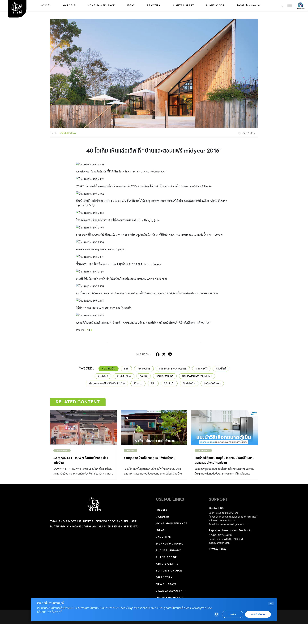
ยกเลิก (233, 614)
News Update (166, 584)
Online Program (169, 597)
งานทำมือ (103, 376)
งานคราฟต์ (201, 369)
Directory (164, 577)
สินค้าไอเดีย (189, 383)
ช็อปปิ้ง (143, 376)
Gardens (69, 5)
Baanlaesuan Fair (171, 591)
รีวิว (153, 383)
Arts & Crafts (167, 564)
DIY (126, 369)
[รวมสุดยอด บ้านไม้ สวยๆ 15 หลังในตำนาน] (154, 427)
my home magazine (173, 369)
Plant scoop (215, 5)
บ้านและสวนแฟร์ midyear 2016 (107, 383)
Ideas (131, 5)
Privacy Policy (217, 549)
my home (143, 369)
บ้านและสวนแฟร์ (164, 376)
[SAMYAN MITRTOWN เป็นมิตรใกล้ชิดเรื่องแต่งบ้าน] (83, 427)
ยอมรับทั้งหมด (258, 614)
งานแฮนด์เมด (124, 376)
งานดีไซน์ (221, 369)
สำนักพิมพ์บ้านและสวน (248, 5)
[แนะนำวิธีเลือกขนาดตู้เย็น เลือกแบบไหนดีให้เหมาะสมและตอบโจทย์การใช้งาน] (224, 427)
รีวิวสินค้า (169, 383)
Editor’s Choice (169, 570)
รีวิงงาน (138, 383)
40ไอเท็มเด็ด (108, 369)
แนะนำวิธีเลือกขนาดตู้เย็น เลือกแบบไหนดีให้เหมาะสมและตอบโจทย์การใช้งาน (224, 460)
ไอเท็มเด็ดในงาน (212, 383)
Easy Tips (153, 5)
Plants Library (183, 5)
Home (53, 132)
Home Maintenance (101, 5)
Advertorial (68, 132)
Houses (46, 5)
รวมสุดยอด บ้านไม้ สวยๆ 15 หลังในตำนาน (149, 458)
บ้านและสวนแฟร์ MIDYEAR (197, 376)
